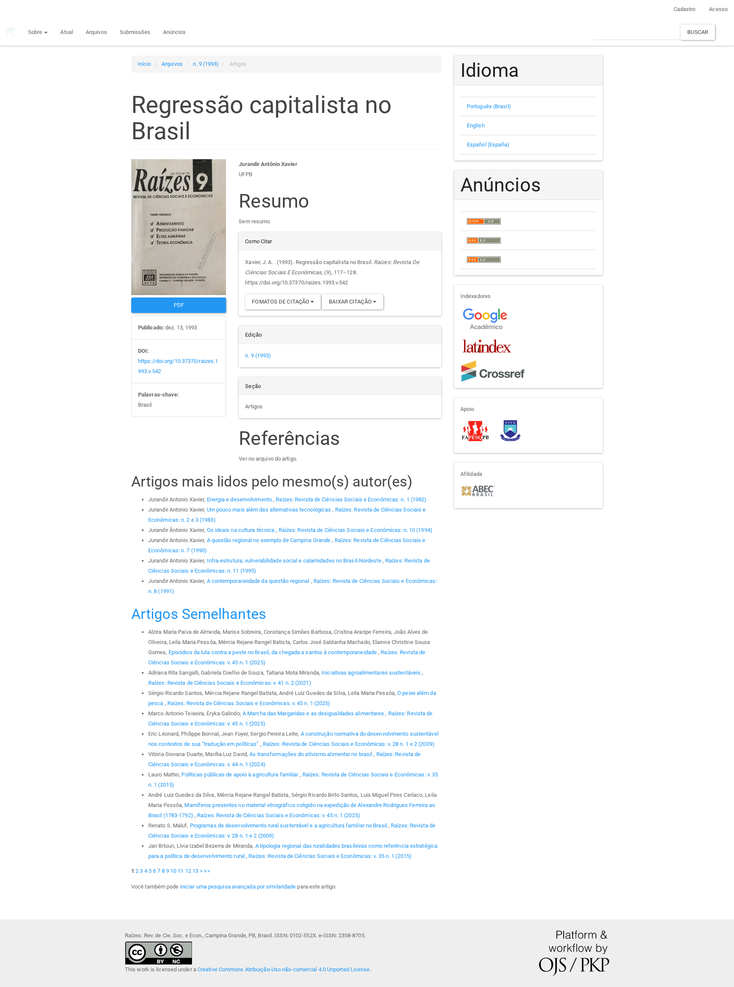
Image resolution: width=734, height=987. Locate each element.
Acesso (718, 9)
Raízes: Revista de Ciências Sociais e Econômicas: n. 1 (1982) (351, 499)
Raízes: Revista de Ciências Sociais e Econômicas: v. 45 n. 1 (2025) (248, 703)
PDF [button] (179, 305)
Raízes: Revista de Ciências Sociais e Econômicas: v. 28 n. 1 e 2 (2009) (349, 744)
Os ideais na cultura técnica (241, 530)
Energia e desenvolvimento (240, 499)
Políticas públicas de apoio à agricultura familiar (240, 774)
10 (173, 871)
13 (195, 871)
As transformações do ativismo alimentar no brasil (311, 754)
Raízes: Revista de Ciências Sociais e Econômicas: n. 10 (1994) (355, 530)
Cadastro (685, 9)
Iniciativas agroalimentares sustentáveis (372, 672)
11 (181, 871)
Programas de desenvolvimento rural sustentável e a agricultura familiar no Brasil (289, 825)
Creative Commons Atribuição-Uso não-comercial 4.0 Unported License (284, 969)
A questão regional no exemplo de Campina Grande (269, 540)
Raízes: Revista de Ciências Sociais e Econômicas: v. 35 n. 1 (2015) (330, 856)
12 (188, 871)
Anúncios (174, 32)
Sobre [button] (36, 32)
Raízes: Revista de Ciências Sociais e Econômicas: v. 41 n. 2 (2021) (229, 683)
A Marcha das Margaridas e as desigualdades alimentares (314, 713)
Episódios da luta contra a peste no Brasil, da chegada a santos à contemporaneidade (273, 652)
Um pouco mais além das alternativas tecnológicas (270, 509)
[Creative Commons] (158, 952)
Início (144, 64)
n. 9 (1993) (206, 64)
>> (207, 871)
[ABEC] (477, 490)
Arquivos (96, 32)
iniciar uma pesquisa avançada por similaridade (238, 886)
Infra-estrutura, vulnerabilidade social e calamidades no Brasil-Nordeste (295, 560)
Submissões (135, 32)
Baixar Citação (351, 301)
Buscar (697, 32)
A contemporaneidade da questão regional (259, 581)
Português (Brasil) (489, 106)
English (476, 125)
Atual (66, 32)
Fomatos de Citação (281, 301)
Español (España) (488, 144)
